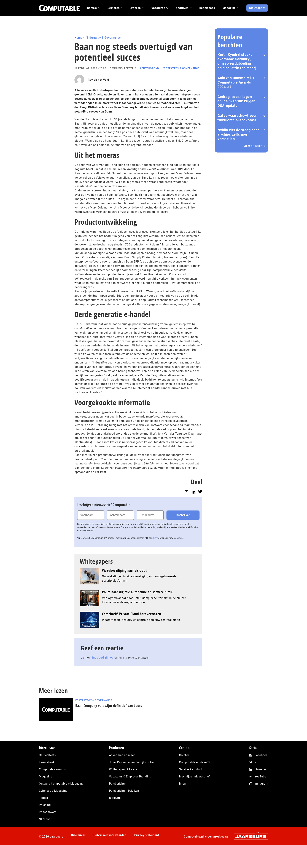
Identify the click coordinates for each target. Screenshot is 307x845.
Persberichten (118, 783)
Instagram (261, 783)
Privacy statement (146, 835)
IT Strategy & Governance (103, 37)
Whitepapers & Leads (123, 769)
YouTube (260, 776)
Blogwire (115, 797)
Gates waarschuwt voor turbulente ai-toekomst (237, 117)
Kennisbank (47, 762)
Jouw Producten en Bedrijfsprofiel (132, 762)
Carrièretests (47, 755)
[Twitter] (200, 491)
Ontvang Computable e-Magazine (61, 783)
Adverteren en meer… (123, 755)
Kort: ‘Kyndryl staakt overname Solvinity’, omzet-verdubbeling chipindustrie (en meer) (236, 61)
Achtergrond (149, 68)
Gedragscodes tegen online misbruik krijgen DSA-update (236, 101)
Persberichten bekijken (124, 790)
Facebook (261, 755)
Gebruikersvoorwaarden (109, 835)
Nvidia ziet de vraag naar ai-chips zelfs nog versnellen (238, 134)
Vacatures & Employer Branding (130, 776)
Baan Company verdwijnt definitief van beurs (108, 705)
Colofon (184, 755)
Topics (43, 797)
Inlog (182, 783)
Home (78, 37)
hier (155, 538)
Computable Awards (52, 769)
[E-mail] (186, 491)
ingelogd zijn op (103, 657)
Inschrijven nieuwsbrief (194, 776)
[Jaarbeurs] (249, 836)
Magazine (45, 776)
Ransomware (47, 812)
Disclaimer (78, 835)
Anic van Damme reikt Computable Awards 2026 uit (235, 82)
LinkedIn (260, 769)
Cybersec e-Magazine (53, 790)
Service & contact (190, 769)
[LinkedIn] (193, 491)
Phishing (45, 805)
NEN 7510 (45, 819)
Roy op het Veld (98, 79)
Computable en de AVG (194, 762)
